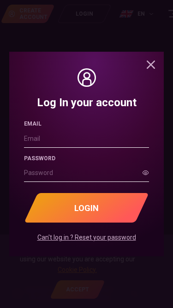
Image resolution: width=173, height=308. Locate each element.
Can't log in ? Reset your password (86, 237)
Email (33, 124)
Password (39, 158)
